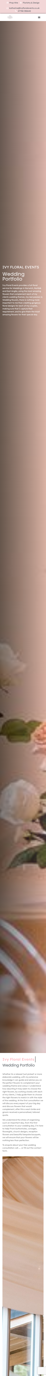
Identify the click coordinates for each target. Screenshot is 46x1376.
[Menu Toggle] (39, 17)
